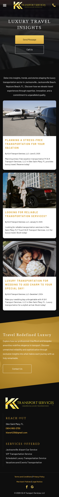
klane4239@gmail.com (16, 432)
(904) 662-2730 (13, 428)
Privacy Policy (38, 477)
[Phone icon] (54, 6)
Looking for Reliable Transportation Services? (26, 214)
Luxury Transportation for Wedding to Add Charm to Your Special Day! (28, 284)
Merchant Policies (23, 481)
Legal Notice (37, 481)
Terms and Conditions (23, 477)
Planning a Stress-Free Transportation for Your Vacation (25, 143)
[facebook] (26, 487)
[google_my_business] (32, 487)
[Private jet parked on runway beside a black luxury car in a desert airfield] (29, 118)
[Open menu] (4, 5)
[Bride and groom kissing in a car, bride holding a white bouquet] (29, 259)
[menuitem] (31, 449)
